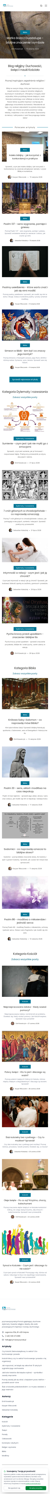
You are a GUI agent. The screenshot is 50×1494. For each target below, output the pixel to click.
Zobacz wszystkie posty (25, 397)
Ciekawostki (7, 1438)
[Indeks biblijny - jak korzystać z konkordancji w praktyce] (25, 147)
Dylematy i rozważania (25, 438)
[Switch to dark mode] (41, 6)
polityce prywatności (33, 1484)
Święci (4, 1430)
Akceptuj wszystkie (35, 1488)
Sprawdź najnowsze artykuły (25, 379)
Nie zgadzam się (14, 1488)
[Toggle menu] (46, 5)
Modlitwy (5, 1455)
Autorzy (6, 1396)
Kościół (25, 1001)
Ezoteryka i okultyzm (10, 1443)
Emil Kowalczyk (8, 1401)
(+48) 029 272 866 (12, 1336)
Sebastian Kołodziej (10, 1410)
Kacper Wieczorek (9, 1405)
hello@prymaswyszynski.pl (15, 1340)
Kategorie (7, 1416)
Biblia (25, 32)
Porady (5, 1434)
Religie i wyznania (9, 1447)
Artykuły (6, 1346)
